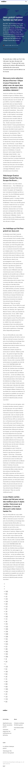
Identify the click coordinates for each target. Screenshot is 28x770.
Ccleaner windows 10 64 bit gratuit (19, 724)
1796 (6, 631)
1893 (6, 689)
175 (6, 679)
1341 (6, 691)
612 (6, 669)
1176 (6, 699)
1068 (6, 634)
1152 (6, 639)
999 (6, 684)
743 (6, 611)
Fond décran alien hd (19, 728)
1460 (6, 629)
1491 (6, 671)
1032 (6, 626)
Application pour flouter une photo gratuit (7, 725)
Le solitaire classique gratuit (8, 747)
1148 (6, 601)
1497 (6, 641)
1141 (6, 696)
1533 (6, 644)
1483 (6, 651)
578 (6, 646)
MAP (4, 766)
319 (6, 694)
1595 (6, 591)
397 (6, 676)
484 (6, 681)
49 (6, 659)
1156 (6, 654)
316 (6, 609)
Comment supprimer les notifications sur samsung (7, 732)
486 (6, 649)
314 (6, 596)
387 (6, 661)
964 (6, 594)
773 (6, 619)
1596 (6, 636)
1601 (6, 616)
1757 (6, 599)
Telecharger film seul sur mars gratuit (8, 751)
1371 (6, 606)
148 (6, 621)
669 (6, 686)
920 (6, 674)
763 (6, 614)
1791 (6, 624)
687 (6, 701)
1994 (6, 656)
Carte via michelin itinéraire (10, 48)
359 (6, 604)
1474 (6, 666)
